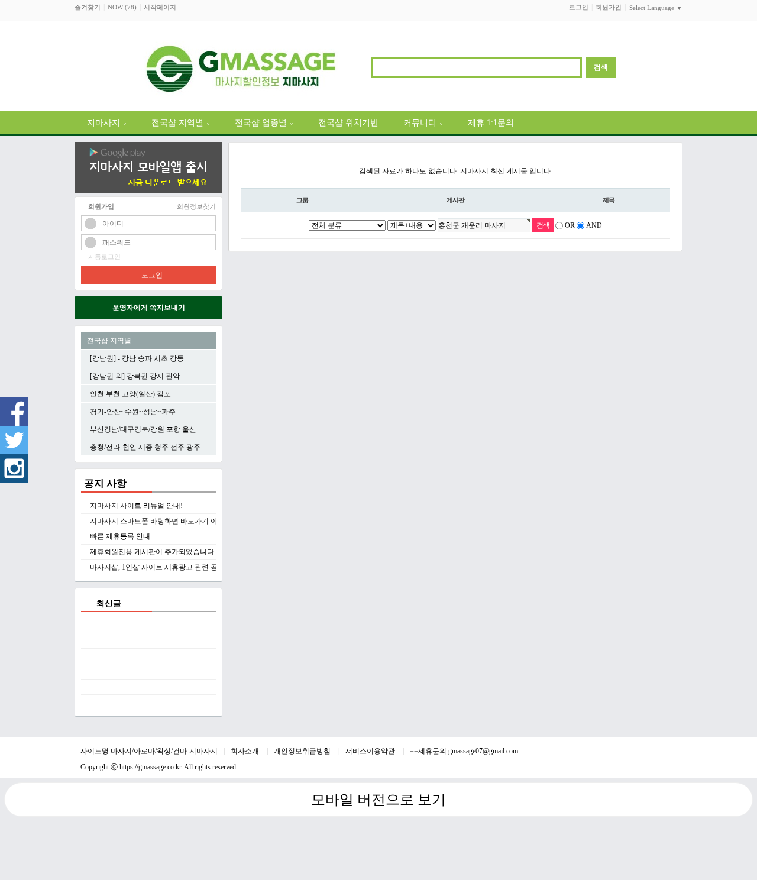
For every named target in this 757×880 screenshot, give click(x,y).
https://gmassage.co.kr (150, 767)
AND (594, 225)
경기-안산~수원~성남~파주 (133, 411)
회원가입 (609, 7)
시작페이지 (160, 7)
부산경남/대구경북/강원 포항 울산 (143, 429)
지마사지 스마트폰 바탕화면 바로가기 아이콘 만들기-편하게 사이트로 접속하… (214, 521)
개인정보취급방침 (303, 751)
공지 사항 (105, 483)
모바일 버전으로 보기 (378, 799)
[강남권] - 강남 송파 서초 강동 (137, 358)
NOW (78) (122, 7)
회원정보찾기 (196, 206)
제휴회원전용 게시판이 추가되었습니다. (153, 552)
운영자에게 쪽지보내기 (148, 307)
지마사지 (107, 122)
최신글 (108, 603)
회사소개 (246, 751)
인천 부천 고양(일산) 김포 (130, 394)
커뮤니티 (423, 122)
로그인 (578, 7)
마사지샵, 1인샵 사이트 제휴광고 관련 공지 (157, 567)
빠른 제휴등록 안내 (120, 536)
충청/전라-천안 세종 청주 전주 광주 (145, 447)
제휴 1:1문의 (491, 122)
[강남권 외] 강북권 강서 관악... (137, 376)
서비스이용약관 (371, 751)
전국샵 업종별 (264, 122)
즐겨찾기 (88, 7)
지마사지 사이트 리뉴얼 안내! (136, 506)
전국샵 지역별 (180, 122)
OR (570, 225)
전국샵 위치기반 (348, 122)
